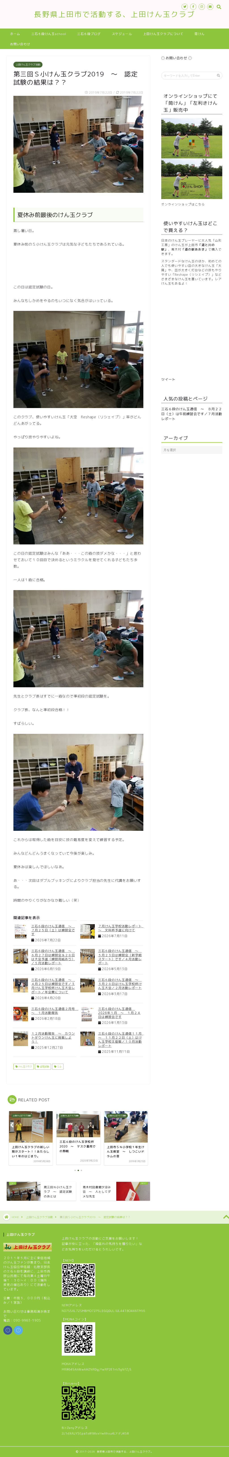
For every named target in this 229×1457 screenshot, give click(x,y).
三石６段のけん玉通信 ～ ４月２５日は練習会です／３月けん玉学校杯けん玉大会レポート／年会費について (53, 986)
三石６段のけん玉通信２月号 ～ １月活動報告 (54, 1011)
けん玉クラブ (25, 1066)
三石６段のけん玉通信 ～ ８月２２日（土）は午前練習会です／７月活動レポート (191, 414)
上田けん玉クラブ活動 (28, 64)
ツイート (168, 379)
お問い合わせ (20, 44)
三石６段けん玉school (48, 34)
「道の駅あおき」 (194, 249)
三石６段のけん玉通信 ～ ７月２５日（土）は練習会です (53, 930)
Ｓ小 (58, 1066)
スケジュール (122, 34)
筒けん (200, 34)
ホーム (15, 34)
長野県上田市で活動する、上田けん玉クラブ (114, 14)
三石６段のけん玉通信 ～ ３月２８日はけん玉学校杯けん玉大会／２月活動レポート (120, 984)
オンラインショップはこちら (183, 204)
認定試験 (44, 1066)
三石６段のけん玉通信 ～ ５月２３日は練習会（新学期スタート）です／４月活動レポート (120, 957)
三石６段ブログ (89, 34)
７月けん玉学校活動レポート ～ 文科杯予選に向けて (121, 928)
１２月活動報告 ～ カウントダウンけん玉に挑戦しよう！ (53, 1037)
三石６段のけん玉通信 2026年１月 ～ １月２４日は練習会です (119, 1013)
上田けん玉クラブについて (163, 34)
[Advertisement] (94, 265)
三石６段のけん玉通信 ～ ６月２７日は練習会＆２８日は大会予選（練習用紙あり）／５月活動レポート (53, 957)
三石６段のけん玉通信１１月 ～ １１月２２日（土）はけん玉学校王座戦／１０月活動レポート (121, 1039)
